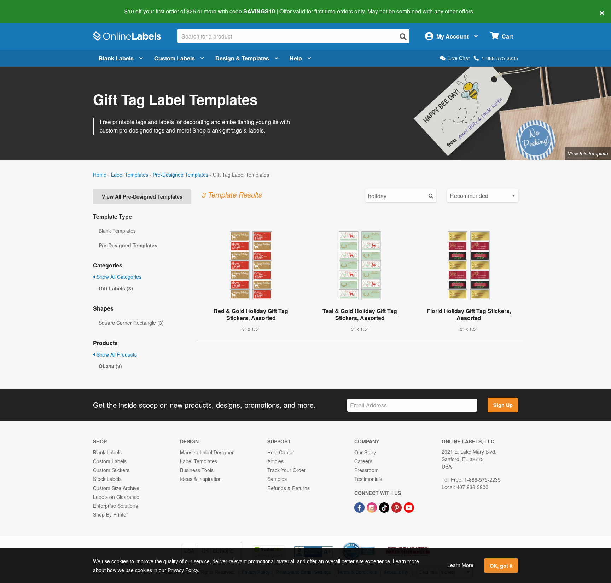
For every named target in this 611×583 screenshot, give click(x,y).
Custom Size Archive (116, 487)
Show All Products (116, 354)
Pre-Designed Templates (180, 174)
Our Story (365, 452)
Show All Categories (118, 276)
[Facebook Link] (360, 506)
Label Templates (129, 174)
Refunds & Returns (288, 487)
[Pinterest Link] (397, 506)
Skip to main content (25, 6)
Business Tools (197, 469)
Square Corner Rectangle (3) (131, 322)
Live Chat (459, 58)
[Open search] (403, 36)
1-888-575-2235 (500, 57)
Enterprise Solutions (115, 505)
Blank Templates (117, 230)
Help (296, 58)
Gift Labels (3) (116, 288)
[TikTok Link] (385, 506)
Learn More (460, 565)
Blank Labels (116, 58)
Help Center (280, 452)
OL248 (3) (110, 366)
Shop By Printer (110, 514)
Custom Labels (174, 58)
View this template (588, 153)
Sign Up (503, 404)
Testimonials (368, 478)
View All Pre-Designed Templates (142, 196)
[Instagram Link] (372, 506)
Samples (277, 478)
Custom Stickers (111, 469)
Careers (363, 461)
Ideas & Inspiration (201, 478)
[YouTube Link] (409, 506)
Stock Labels (107, 478)
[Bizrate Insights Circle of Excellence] (372, 543)
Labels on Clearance (116, 496)
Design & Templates (242, 58)
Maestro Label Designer (207, 452)
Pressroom (366, 469)
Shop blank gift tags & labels (228, 130)
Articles (275, 461)
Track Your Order (286, 469)
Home (99, 174)
